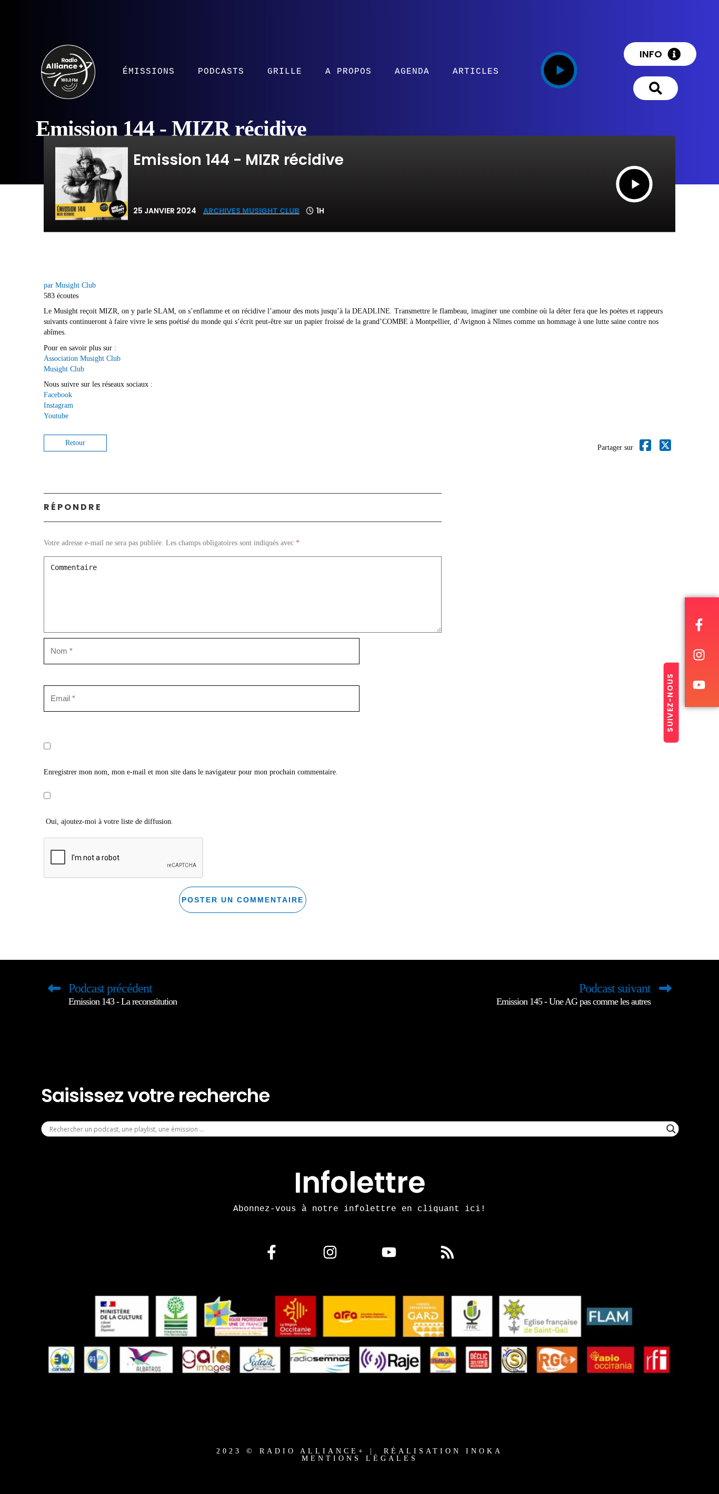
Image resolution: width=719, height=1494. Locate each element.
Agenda (412, 71)
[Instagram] (330, 1252)
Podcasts (221, 71)
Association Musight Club (82, 358)
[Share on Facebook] (645, 447)
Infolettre (360, 1183)
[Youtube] (389, 1252)
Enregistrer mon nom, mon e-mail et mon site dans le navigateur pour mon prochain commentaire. (191, 772)
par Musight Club (70, 285)
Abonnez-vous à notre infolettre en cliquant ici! (359, 1208)
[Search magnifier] (671, 1129)
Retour (75, 443)
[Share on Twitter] (665, 447)
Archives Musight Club (251, 210)
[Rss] (447, 1252)
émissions (149, 71)
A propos (348, 71)
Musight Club (64, 369)
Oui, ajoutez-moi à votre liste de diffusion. (108, 821)
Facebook (58, 395)
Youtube (56, 416)
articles (476, 71)
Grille (284, 71)
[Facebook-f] (271, 1252)
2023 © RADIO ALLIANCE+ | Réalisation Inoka (359, 1451)
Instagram (58, 405)
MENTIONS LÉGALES (360, 1458)
